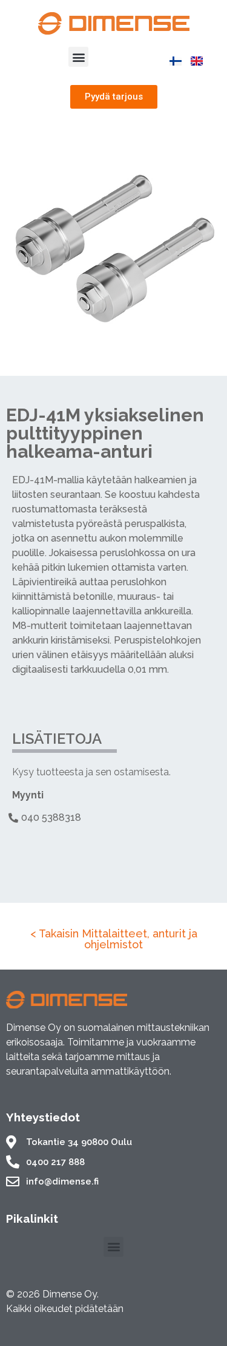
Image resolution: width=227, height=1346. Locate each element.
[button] (78, 57)
